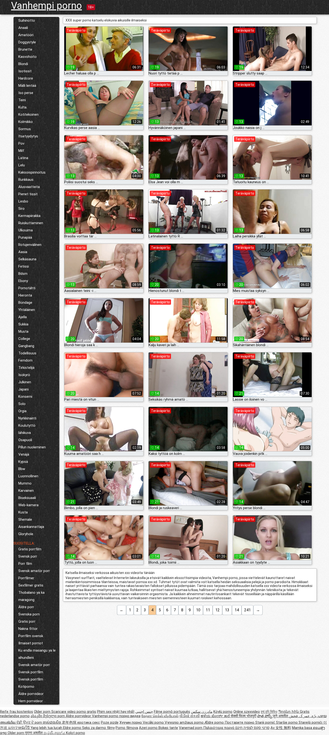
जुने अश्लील (281, 716)
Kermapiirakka (29, 216)
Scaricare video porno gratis (73, 711)
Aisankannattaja (31, 527)
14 (237, 610)
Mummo (25, 483)
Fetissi (23, 266)
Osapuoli (25, 440)
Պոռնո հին (289, 711)
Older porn (42, 711)
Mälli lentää (27, 85)
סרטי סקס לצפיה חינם (252, 728)
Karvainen (26, 490)
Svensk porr (27, 556)
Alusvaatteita (29, 187)
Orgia (22, 411)
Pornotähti (26, 288)
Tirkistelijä (26, 367)
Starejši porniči (311, 722)
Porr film (25, 563)
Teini (22, 100)
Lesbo (23, 201)
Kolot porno (75, 733)
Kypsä (23, 461)
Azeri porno (148, 728)
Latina (23, 158)
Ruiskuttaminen (30, 223)
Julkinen (24, 382)
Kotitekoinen (28, 114)
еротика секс (88, 722)
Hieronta (25, 295)
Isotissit (25, 71)
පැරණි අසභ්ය (55, 733)
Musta (23, 331)
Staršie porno (287, 722)
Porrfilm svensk (30, 636)
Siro (21, 208)
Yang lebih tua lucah (47, 728)
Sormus (24, 129)
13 (227, 610)
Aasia (22, 252)
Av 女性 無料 (280, 728)
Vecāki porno (154, 722)
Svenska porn (29, 614)
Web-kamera (28, 505)
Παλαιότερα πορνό (219, 728)
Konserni (25, 396)
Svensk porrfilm (30, 672)
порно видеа (129, 716)
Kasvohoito (27, 56)
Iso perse (25, 93)
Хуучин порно (131, 722)
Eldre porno (72, 728)
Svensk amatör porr (34, 571)
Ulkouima (25, 230)
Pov (21, 143)
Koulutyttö (26, 425)
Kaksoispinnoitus (32, 172)
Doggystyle (27, 42)
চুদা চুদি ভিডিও (269, 711)
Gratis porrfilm (29, 549)
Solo (22, 404)
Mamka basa (302, 728)
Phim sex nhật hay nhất (115, 711)
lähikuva (24, 433)
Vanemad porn (191, 728)
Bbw (21, 469)
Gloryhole (25, 534)
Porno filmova (127, 728)
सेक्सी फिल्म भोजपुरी (243, 716)
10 (198, 610)
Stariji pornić (265, 722)
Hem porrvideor (30, 701)
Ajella (22, 317)
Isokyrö (24, 375)
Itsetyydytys (28, 136)
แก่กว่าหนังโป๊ (19, 728)
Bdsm (22, 273)
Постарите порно (240, 722)
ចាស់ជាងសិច (52, 722)
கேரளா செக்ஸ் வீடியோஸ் (159, 716)
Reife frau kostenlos (16, 711)
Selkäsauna (27, 259)
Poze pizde (109, 722)
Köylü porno (222, 711)
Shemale (25, 519)
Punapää (25, 237)
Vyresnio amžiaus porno (184, 722)
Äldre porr (26, 607)
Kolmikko (25, 122)
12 (217, 610)
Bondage (25, 302)
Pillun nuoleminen (32, 447)
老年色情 (69, 722)
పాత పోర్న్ (265, 716)
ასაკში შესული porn (48, 716)
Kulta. (22, 107)
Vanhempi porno (46, 5)
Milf (21, 150)
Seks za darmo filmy (98, 728)
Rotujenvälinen (29, 245)
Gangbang (26, 346)
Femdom (25, 360)
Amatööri (25, 35)
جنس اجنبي (144, 711)
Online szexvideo (246, 711)
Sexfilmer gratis (30, 585)
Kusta (23, 512)
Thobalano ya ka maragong (31, 596)
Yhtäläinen (26, 310)
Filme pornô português (172, 711)
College (24, 339)
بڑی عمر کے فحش (303, 716)
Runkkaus (25, 179)
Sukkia (23, 324)
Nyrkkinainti (27, 418)
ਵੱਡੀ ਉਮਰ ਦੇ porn (29, 722)
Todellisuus (27, 353)
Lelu (21, 165)
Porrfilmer (26, 578)
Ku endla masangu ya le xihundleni (37, 654)
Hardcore (25, 78)
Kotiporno (26, 686)
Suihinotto (26, 20)
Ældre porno (214, 722)
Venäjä (23, 454)
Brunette (25, 49)
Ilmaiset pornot (30, 643)
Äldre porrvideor (31, 694)
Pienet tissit (28, 194)
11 (208, 610)
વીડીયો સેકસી (189, 716)
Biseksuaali (27, 498)
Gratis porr (26, 621)
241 (247, 610)
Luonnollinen (28, 476)
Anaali (23, 28)
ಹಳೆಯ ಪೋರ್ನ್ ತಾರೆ (216, 716)
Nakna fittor (28, 629)
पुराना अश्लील (34, 733)
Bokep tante (168, 728)
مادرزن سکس (201, 711)
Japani (23, 389)
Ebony (23, 281)
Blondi (23, 64)
